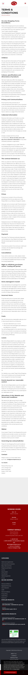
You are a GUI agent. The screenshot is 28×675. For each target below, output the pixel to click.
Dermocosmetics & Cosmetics (8, 563)
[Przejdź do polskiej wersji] (3, 3)
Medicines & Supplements (7, 561)
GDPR (2, 589)
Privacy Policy (16, 669)
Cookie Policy (4, 595)
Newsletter (14, 657)
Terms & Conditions (5, 591)
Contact (14, 655)
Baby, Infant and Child (6, 565)
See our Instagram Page (14, 547)
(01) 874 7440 (14, 539)
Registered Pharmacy (6, 585)
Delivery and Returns (6, 583)
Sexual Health (4, 571)
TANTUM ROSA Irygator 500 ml (9, 609)
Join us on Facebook (15, 546)
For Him (3, 569)
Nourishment (4, 573)
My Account (4, 597)
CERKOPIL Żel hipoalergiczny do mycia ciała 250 (13, 624)
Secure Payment (5, 587)
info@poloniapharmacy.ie (14, 544)
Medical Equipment (5, 575)
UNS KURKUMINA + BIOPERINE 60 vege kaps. (12, 604)
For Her (3, 577)
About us (13, 653)
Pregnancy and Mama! (6, 567)
